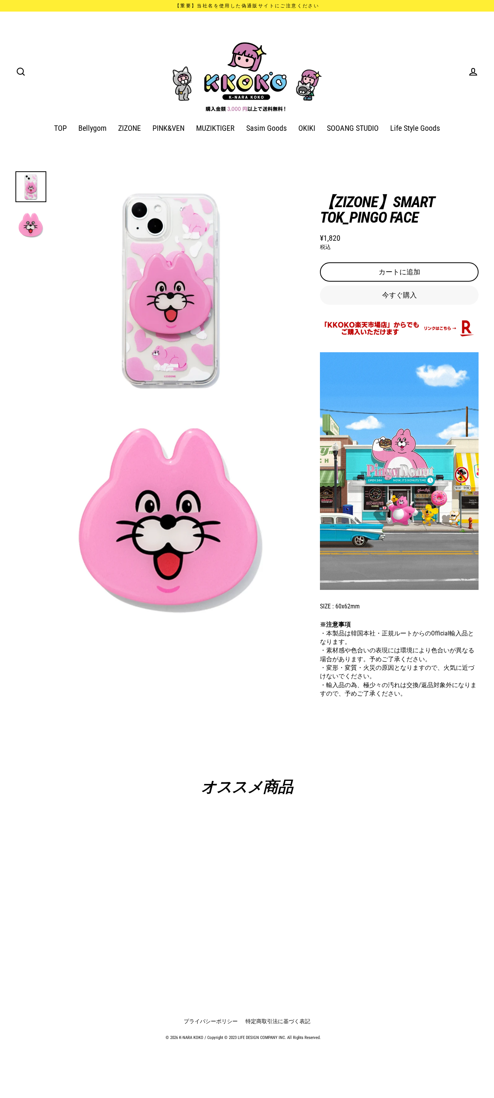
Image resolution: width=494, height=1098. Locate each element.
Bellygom (92, 128)
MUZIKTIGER (215, 128)
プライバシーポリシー (211, 1021)
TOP (60, 128)
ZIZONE (129, 128)
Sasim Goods (266, 128)
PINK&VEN (168, 128)
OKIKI (306, 128)
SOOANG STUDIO (353, 128)
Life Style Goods (415, 128)
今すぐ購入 (399, 295)
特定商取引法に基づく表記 (277, 1021)
